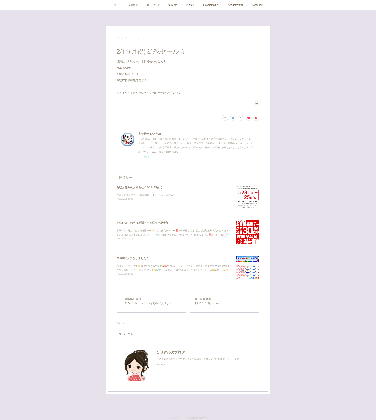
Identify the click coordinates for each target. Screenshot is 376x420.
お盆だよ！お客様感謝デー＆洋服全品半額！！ (145, 223)
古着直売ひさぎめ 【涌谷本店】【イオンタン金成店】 (146, 195)
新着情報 (133, 4)
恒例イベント (153, 4)
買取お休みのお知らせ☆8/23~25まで (139, 187)
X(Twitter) (173, 4)
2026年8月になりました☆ (133, 258)
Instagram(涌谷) (211, 4)
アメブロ (190, 4)
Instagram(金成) (235, 4)
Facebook (257, 4)
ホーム (117, 4)
